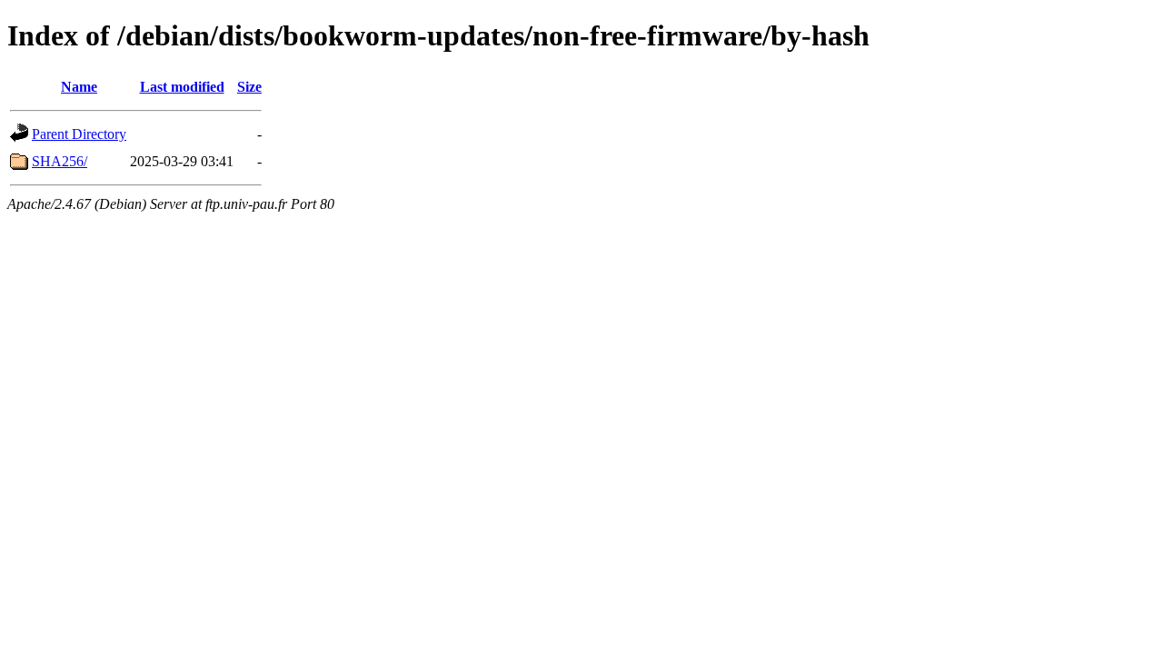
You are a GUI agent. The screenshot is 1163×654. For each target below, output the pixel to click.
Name (79, 86)
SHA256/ (59, 161)
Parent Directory (79, 134)
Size (249, 86)
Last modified (182, 86)
